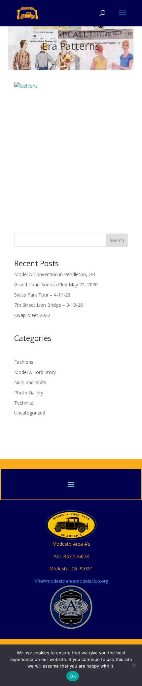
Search (117, 240)
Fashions (23, 362)
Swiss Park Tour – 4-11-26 (42, 295)
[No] (133, 665)
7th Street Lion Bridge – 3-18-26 (48, 305)
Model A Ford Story (35, 372)
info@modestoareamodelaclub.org (71, 581)
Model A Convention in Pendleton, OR (54, 274)
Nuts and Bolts (30, 382)
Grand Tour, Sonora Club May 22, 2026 (56, 284)
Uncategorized (29, 413)
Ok (73, 676)
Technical (24, 403)
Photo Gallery (28, 392)
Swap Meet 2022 (32, 315)
